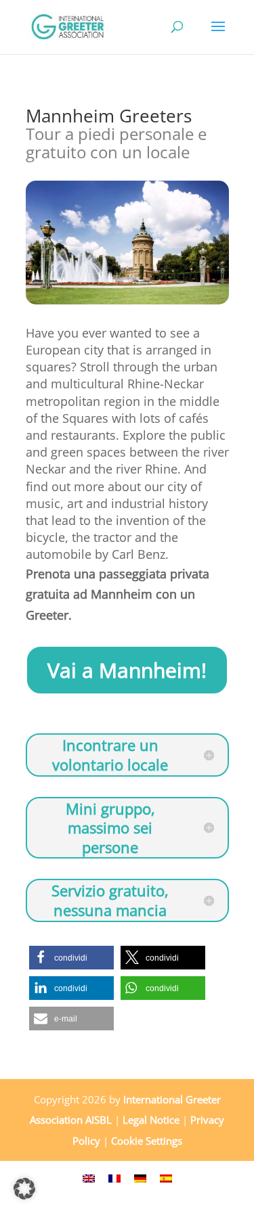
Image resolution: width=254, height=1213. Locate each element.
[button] (71, 957)
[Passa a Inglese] (89, 1177)
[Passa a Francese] (114, 1177)
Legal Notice (151, 1119)
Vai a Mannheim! (127, 670)
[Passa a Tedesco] (140, 1177)
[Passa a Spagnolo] (166, 1177)
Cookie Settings (146, 1140)
